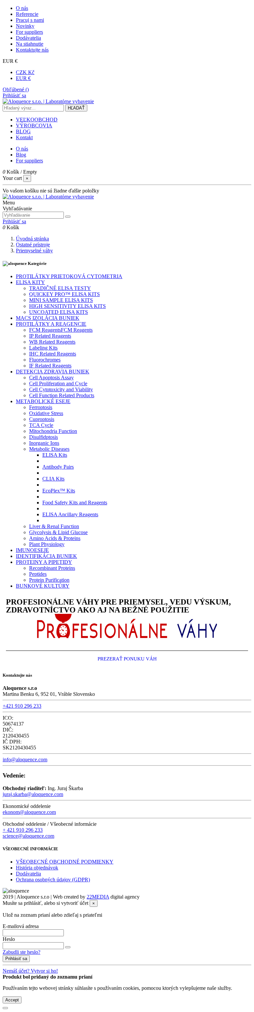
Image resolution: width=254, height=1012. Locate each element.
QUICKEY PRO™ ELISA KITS (64, 294)
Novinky (25, 26)
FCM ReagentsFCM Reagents (61, 330)
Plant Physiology (46, 544)
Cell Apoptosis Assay (51, 377)
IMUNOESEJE (32, 550)
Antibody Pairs (58, 467)
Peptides (38, 574)
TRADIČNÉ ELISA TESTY (60, 288)
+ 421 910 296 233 (23, 830)
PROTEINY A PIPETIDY (44, 562)
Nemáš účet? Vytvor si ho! (30, 971)
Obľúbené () (16, 89)
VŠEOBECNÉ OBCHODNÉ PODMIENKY (64, 861)
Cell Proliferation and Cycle (58, 383)
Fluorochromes (45, 359)
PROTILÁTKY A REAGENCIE (51, 324)
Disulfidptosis (43, 437)
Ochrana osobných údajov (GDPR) (53, 879)
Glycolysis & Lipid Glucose (58, 532)
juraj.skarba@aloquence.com (33, 794)
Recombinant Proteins (52, 568)
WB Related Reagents (52, 342)
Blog (21, 154)
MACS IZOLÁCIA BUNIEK (47, 318)
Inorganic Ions (44, 443)
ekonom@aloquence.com (29, 812)
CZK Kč (25, 72)
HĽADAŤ (76, 107)
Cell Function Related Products (61, 395)
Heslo (9, 939)
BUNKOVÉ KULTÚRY (42, 586)
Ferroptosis (40, 407)
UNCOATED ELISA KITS (58, 312)
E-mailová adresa (21, 926)
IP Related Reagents (50, 336)
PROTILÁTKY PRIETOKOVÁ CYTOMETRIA (69, 276)
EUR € (23, 78)
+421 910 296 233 (22, 706)
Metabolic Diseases (49, 449)
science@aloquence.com (28, 836)
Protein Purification (49, 580)
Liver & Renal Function (54, 526)
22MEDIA (98, 897)
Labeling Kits (43, 348)
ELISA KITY (30, 282)
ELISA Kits (54, 455)
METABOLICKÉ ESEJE (43, 401)
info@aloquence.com (25, 759)
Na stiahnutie (29, 44)
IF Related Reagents (50, 365)
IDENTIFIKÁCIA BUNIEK (46, 556)
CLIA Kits (53, 479)
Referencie (27, 14)
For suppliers (29, 32)
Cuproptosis (41, 419)
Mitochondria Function (53, 431)
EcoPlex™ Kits (58, 490)
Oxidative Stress (46, 413)
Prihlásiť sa (16, 958)
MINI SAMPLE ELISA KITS (61, 300)
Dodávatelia (28, 38)
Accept (12, 999)
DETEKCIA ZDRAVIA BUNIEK (52, 371)
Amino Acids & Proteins (54, 538)
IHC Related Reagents (52, 354)
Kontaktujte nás (32, 50)
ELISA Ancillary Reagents (70, 514)
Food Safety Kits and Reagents (74, 502)
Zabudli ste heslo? (21, 952)
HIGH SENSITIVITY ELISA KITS (67, 306)
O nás (22, 8)
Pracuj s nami (30, 20)
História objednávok (37, 867)
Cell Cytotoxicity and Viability (61, 389)
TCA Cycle (41, 425)
